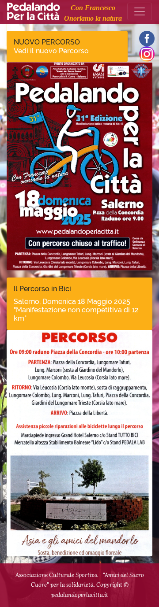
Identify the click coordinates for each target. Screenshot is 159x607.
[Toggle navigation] (139, 11)
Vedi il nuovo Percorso (51, 51)
